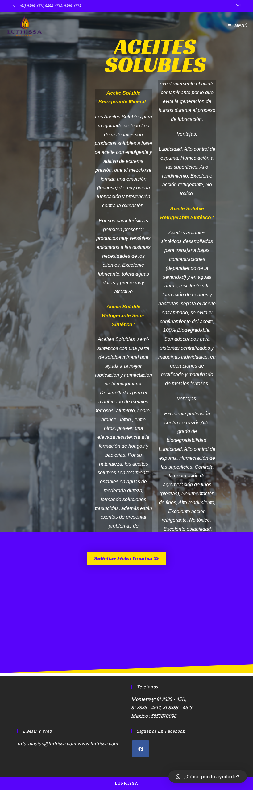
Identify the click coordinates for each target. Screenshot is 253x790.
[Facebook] (140, 748)
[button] (126, 558)
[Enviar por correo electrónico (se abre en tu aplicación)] (237, 6)
